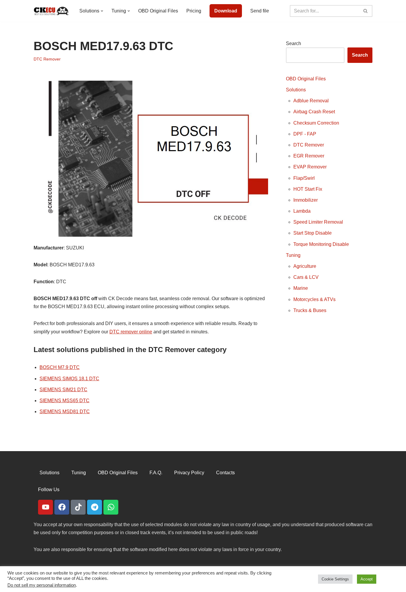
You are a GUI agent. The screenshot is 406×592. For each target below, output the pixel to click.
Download (225, 10)
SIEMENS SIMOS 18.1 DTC (69, 378)
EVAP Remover (310, 166)
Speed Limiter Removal (318, 222)
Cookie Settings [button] (335, 579)
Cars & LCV (306, 277)
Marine (300, 288)
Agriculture (304, 266)
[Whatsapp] (110, 507)
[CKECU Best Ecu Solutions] (51, 10)
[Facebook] (61, 507)
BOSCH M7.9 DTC (60, 367)
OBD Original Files (158, 10)
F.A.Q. (156, 472)
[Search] (365, 11)
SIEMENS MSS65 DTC (64, 400)
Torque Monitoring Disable (321, 244)
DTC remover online (130, 331)
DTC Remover (47, 59)
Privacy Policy (189, 472)
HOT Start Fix (307, 189)
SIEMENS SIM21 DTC (63, 389)
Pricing (193, 10)
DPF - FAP (304, 133)
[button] (102, 11)
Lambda (302, 211)
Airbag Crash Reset (314, 111)
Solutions (296, 89)
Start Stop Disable (312, 232)
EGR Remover (308, 155)
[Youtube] (45, 507)
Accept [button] (367, 579)
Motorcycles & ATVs (314, 299)
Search (293, 43)
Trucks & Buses (309, 310)
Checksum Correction (316, 122)
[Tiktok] (78, 507)
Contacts (225, 472)
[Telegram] (94, 507)
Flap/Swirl (304, 178)
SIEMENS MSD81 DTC (65, 411)
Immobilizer (305, 200)
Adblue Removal (311, 100)
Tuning (293, 255)
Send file (259, 10)
